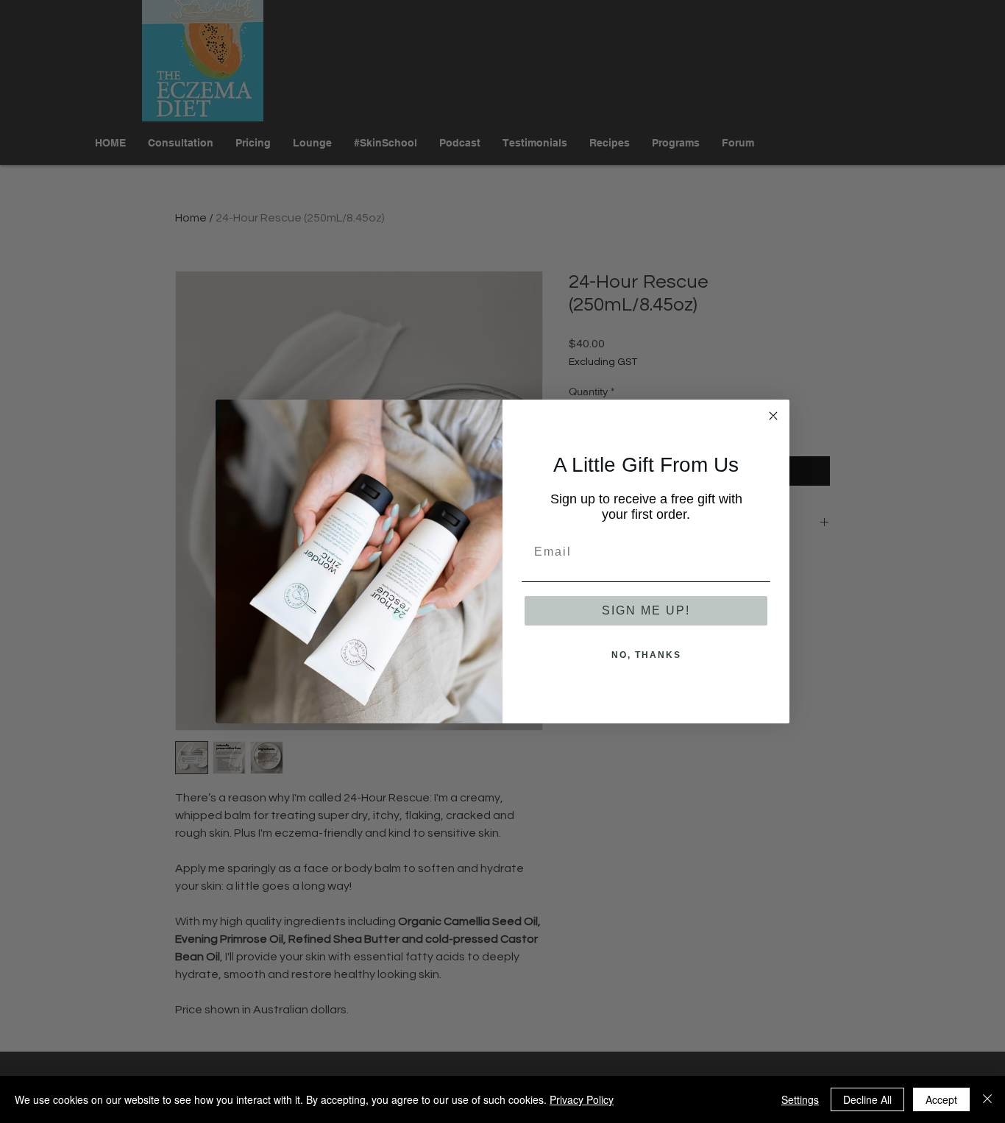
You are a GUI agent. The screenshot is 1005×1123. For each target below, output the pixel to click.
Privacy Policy (582, 1099)
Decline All (867, 1099)
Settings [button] (800, 1099)
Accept (941, 1099)
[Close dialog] (773, 416)
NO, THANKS (646, 655)
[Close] (987, 1099)
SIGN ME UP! (646, 610)
